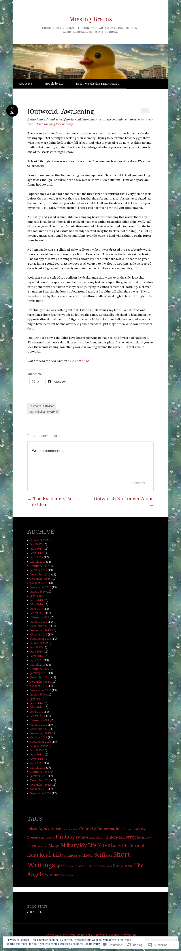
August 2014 (38, 694)
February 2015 (39, 669)
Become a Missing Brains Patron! (98, 83)
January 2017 (38, 570)
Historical (114, 837)
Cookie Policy (92, 944)
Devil (144, 829)
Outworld (48, 406)
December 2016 (40, 574)
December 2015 (40, 626)
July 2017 (36, 544)
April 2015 (36, 660)
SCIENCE (85, 855)
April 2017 (36, 557)
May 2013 (36, 759)
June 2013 (36, 754)
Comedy (87, 828)
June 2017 (36, 548)
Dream (32, 837)
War (46, 875)
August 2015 (38, 643)
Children (74, 829)
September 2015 (40, 639)
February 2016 (39, 617)
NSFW (117, 846)
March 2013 (37, 767)
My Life (88, 845)
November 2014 (40, 682)
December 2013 (40, 729)
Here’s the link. (79, 361)
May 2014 (36, 707)
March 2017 (37, 562)
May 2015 (36, 656)
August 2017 (38, 540)
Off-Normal (133, 845)
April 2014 (36, 712)
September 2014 (40, 690)
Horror (129, 837)
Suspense (123, 865)
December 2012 (40, 780)
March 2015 (37, 664)
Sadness (71, 855)
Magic (54, 845)
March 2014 (37, 716)
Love (31, 845)
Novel (104, 844)
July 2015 (36, 647)
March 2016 (37, 613)
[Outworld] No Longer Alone (123, 501)
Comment (138, 483)
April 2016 (36, 609)
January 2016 (38, 622)
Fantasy (65, 836)
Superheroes (102, 866)
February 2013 (39, 772)
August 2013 (38, 746)
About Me (25, 83)
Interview (144, 837)
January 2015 (38, 673)
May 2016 (36, 604)
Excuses (50, 837)
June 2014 (36, 703)
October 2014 (38, 686)
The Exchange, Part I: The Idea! (53, 501)
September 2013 (40, 742)
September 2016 (40, 587)
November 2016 (40, 579)
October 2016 (38, 583)
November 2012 (40, 784)
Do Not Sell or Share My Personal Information (106, 935)
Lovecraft (42, 846)
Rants (33, 855)
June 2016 (36, 600)
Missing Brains (90, 19)
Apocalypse (49, 828)
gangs (92, 837)
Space (61, 865)
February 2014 (39, 720)
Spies (70, 866)
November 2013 (40, 733)
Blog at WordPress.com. (60, 935)
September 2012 (40, 793)
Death (135, 829)
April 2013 (36, 763)
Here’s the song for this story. (54, 124)
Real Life (51, 854)
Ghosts (100, 837)
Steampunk (83, 866)
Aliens (32, 829)
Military (70, 845)
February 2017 (39, 566)
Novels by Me (54, 83)
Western (56, 875)
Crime (127, 829)
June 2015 (36, 651)
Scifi (100, 854)
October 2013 (38, 737)
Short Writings (49, 412)
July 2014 (36, 699)
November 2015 (40, 630)
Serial (109, 855)
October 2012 (38, 789)
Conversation (109, 828)
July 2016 (36, 596)
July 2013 (36, 750)
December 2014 (40, 677)
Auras (65, 829)
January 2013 (38, 776)
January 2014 (38, 724)
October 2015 (38, 634)
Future (82, 837)
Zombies (68, 875)
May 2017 (36, 553)
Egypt (42, 837)
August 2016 (38, 591)
